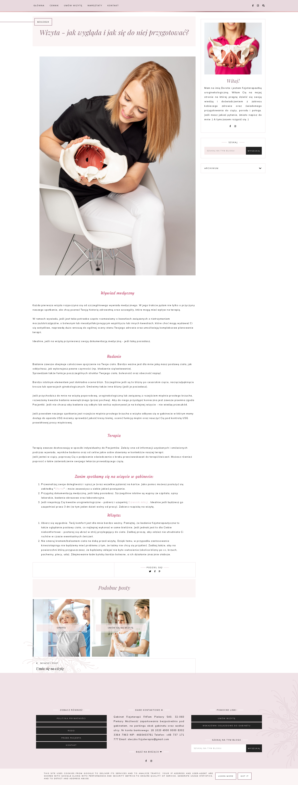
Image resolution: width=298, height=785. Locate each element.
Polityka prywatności (71, 718)
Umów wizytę (73, 5)
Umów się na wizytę (50, 668)
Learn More (225, 776)
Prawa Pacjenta (71, 738)
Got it (245, 776)
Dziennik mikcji (138, 502)
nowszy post (48, 663)
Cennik (54, 5)
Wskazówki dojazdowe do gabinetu (227, 726)
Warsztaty (94, 5)
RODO (71, 731)
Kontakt (113, 5)
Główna (38, 5)
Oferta (59, 488)
